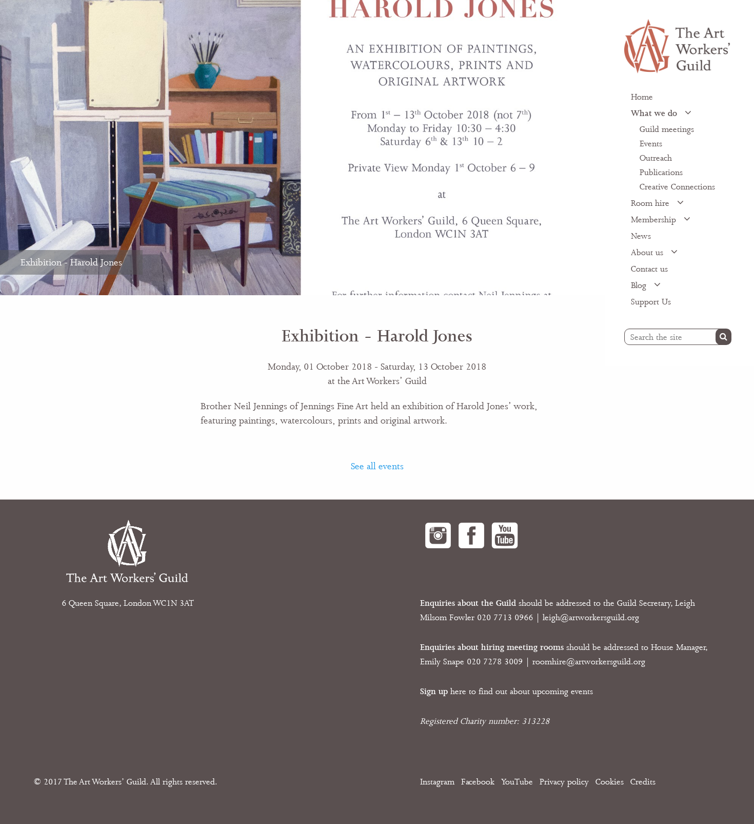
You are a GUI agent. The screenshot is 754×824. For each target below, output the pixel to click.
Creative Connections (677, 187)
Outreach (656, 158)
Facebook (477, 782)
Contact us (649, 269)
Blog (640, 285)
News (641, 236)
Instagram (437, 782)
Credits (643, 782)
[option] (302, 147)
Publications (661, 172)
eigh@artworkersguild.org (592, 617)
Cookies (610, 782)
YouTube (517, 782)
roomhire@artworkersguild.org (588, 662)
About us (648, 252)
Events (651, 144)
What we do (655, 113)
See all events (377, 466)
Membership (655, 220)
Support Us (651, 302)
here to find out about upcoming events (506, 691)
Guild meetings (667, 129)
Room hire (651, 203)
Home (642, 97)
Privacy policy (564, 782)
